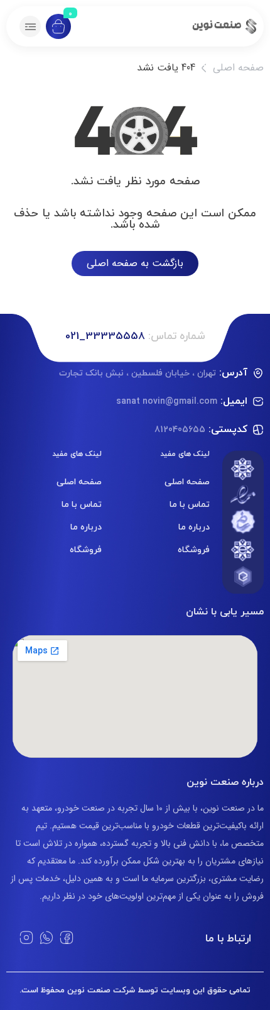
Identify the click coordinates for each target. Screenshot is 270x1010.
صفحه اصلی (238, 67)
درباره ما (194, 527)
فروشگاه (194, 549)
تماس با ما (190, 504)
